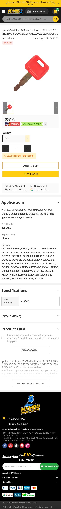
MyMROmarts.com (10, 503)
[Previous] (6, 3)
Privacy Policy (30, 503)
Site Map (21, 503)
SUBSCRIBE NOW (51, 466)
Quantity (6, 132)
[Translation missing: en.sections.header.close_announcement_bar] (58, 3)
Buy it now (31, 174)
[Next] (54, 3)
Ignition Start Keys (25, 370)
